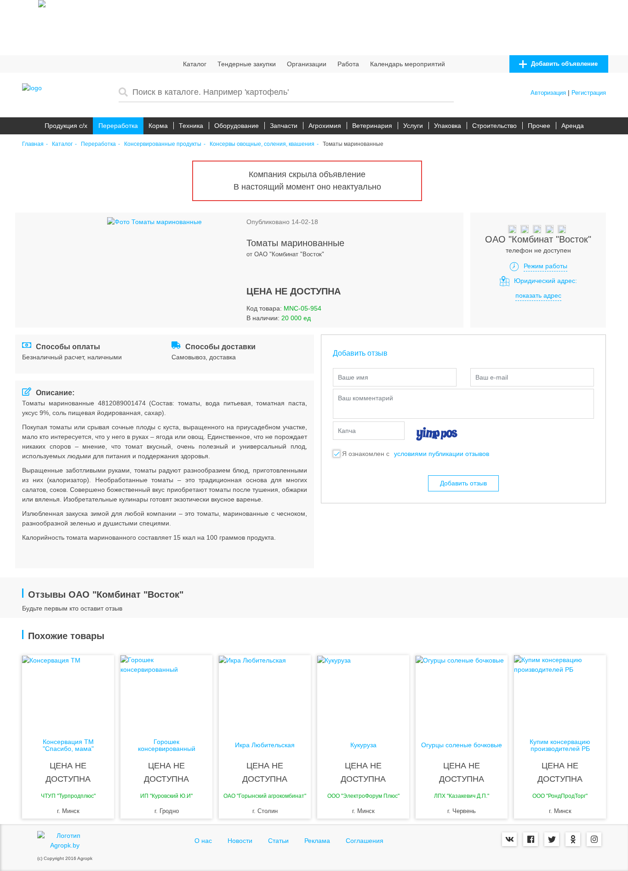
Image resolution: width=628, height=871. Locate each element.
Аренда (572, 125)
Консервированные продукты (162, 144)
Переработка (118, 125)
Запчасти (283, 125)
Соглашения (364, 840)
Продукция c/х (66, 125)
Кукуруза (363, 745)
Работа (348, 64)
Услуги (413, 125)
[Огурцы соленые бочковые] (462, 692)
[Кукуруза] (363, 692)
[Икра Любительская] (265, 692)
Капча (347, 430)
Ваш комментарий (365, 398)
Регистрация (588, 92)
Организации (306, 64)
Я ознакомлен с (365, 453)
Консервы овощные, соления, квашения (262, 144)
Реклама (317, 840)
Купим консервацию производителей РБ (560, 745)
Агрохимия (324, 125)
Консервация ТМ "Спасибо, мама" (68, 745)
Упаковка (447, 125)
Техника (191, 125)
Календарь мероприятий (407, 64)
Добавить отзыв (463, 483)
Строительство (494, 125)
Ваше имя (353, 377)
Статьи (278, 840)
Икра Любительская (265, 745)
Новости (240, 840)
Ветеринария (372, 125)
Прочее (539, 125)
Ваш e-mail (491, 377)
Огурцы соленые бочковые (461, 745)
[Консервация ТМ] (68, 692)
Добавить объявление (563, 63)
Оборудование (236, 125)
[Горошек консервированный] (166, 692)
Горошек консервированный (166, 745)
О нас (203, 840)
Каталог (194, 64)
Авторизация (548, 92)
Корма (158, 125)
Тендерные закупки (246, 64)
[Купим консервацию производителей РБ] (560, 692)
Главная (33, 144)
